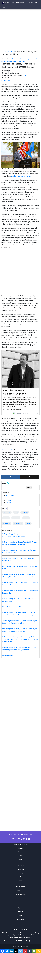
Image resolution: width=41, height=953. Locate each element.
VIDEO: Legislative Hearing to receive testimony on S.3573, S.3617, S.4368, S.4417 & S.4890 (19, 630)
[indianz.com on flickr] (27, 839)
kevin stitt (6, 518)
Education (21, 865)
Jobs (12, 2)
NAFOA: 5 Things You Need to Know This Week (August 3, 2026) (18, 600)
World (20, 923)
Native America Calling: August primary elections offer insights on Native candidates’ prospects (18, 575)
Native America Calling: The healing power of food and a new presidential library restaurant (19, 648)
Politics (8, 502)
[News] (3, 3)
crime (16, 512)
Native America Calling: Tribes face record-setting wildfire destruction (19, 551)
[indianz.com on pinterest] (24, 839)
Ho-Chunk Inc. (19, 935)
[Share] (10, 477)
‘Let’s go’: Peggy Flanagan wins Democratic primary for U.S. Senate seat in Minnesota (19, 535)
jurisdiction (25, 512)
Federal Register (20, 877)
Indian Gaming (20, 887)
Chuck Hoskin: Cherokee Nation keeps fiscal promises (20, 607)
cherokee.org (5, 80)
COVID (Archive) (31, 2)
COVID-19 (20, 859)
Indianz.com (24, 946)
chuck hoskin (6, 512)
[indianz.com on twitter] (13, 839)
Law (7, 498)
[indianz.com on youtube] (19, 839)
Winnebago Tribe (26, 937)
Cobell (20, 855)
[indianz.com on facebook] (11, 839)
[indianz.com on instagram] (21, 839)
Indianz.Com (5, 52)
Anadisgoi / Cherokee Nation (21, 176)
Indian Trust (10, 495)
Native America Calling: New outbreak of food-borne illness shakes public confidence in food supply (20, 613)
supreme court (18, 523)
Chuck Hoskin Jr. (6, 450)
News (7, 2)
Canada (20, 852)
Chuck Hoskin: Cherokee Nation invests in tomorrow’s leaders (20, 567)
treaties (28, 523)
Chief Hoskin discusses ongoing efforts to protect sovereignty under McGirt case (19, 60)
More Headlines (7, 655)
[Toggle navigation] (4, 7)
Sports (20, 915)
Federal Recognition (20, 873)
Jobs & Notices (20, 894)
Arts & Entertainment (20, 844)
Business (20, 848)
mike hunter (16, 518)
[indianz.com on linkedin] (29, 839)
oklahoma (26, 518)
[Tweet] (29, 477)
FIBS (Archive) (20, 2)
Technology (20, 919)
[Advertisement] (20, 29)
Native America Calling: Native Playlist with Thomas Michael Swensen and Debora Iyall (19, 543)
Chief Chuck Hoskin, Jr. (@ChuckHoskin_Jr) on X (14, 392)
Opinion (8, 500)
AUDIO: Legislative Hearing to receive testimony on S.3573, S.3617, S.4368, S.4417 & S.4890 (19, 621)
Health (20, 880)
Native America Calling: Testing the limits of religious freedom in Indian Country (20, 583)
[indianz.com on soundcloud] (16, 839)
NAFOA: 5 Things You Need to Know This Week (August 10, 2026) (18, 559)
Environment (20, 869)
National (20, 902)
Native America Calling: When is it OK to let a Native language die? (20, 591)
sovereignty (6, 523)
